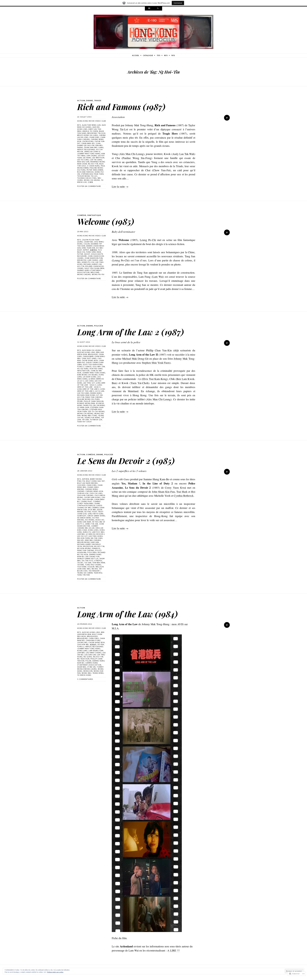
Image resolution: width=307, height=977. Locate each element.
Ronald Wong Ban (86, 403)
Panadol (96, 548)
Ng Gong (88, 657)
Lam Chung (91, 156)
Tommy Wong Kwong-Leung (90, 668)
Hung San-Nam (84, 522)
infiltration (83, 371)
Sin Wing (101, 405)
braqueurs (82, 638)
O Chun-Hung (93, 166)
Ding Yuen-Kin (88, 248)
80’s (166, 55)
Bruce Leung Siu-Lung (87, 135)
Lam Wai (158, 276)
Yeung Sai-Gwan (85, 573)
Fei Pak (87, 512)
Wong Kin (88, 671)
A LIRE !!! (173, 950)
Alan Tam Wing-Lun (91, 125)
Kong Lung (82, 651)
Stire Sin (91, 667)
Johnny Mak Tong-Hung (88, 154)
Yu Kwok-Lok (96, 420)
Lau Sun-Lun (90, 655)
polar (88, 661)
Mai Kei (80, 540)
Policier (98, 326)
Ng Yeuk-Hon (83, 659)
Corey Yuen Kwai (85, 503)
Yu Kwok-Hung (84, 675)
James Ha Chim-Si (92, 152)
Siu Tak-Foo (87, 561)
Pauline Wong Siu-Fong (137, 158)
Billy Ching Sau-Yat (95, 481)
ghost (87, 254)
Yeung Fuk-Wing (92, 418)
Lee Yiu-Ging (83, 160)
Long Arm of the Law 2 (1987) (130, 331)
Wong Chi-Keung (92, 180)
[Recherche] (158, 8)
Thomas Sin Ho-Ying (87, 178)
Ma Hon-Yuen (83, 538)
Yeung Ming (98, 673)
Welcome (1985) (105, 221)
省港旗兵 (93, 644)
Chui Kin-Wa (87, 499)
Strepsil (98, 561)
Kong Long (93, 530)
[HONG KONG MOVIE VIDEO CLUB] (153, 31)
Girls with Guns (95, 514)
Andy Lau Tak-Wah (183, 154)
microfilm (88, 546)
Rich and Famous (85, 172)
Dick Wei (92, 510)
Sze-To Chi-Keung (96, 411)
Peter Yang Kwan (95, 170)
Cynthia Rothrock (86, 505)
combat (97, 501)
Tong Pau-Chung (93, 565)
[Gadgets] (149, 8)
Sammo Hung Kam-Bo (156, 479)
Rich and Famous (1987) (121, 106)
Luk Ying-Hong (96, 536)
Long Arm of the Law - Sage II (89, 386)
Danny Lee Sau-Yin (85, 145)
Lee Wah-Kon (98, 158)
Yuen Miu (98, 573)
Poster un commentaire (89, 186)
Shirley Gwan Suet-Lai (87, 559)
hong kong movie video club (91, 121)
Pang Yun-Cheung (93, 397)
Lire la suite (120, 186)
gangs (88, 367)
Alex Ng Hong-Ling (86, 352)
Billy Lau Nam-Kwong (87, 483)
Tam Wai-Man (98, 563)
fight (94, 512)
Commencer (178, 3)
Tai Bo (80, 563)
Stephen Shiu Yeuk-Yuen (92, 174)
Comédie (81, 215)
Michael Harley (91, 264)
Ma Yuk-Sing (97, 538)
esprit (86, 250)
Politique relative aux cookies (55, 972)
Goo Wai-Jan (99, 367)
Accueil (135, 55)
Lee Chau (89, 381)
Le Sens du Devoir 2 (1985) (126, 460)
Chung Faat (86, 501)
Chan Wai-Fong (93, 640)
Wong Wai (86, 673)
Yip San (85, 420)
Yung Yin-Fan (83, 575)
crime (97, 503)
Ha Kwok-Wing (84, 518)
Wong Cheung (84, 274)
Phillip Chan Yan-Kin (93, 401)
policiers (92, 552)
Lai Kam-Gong (89, 377)
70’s (158, 55)
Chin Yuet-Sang (89, 358)
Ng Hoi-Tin (93, 164)
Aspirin (85, 479)
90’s (173, 55)
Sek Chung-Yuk (93, 556)
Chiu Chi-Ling (96, 493)
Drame (89, 100)
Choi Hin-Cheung (85, 495)
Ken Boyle (82, 260)
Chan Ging (94, 137)
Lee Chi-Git (82, 536)
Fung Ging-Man (93, 252)
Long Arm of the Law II (91, 390)
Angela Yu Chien (90, 131)
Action (81, 100)
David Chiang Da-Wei (89, 507)
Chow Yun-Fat (161, 170)
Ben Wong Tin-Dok (96, 133)
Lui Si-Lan (99, 391)
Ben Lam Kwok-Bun (90, 633)
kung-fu (87, 532)
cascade (81, 485)
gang (101, 147)
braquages (92, 636)
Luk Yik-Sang (96, 160)
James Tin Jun (91, 524)
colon (87, 244)
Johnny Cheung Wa (87, 527)
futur (80, 254)
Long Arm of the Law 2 (88, 389)
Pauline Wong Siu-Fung (88, 399)
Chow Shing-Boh (90, 360)
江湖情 (90, 182)
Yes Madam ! (94, 571)
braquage (93, 354)
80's (79, 125)
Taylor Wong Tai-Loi (87, 176)
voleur (91, 567)
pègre (80, 401)
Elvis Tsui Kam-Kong (93, 365)
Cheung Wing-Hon (94, 491)
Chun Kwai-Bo (88, 143)
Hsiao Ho (99, 520)
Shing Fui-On (89, 405)
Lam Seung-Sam (96, 651)
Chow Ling (82, 642)
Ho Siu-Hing (83, 369)
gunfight (81, 516)
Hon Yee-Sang (96, 369)
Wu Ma (95, 569)
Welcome (95, 272)
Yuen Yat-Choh (84, 422)
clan (98, 143)
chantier (88, 242)
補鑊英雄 (93, 250)
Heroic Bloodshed (86, 149)
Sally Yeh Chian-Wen (94, 268)
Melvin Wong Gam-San (88, 542)
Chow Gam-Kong (92, 497)
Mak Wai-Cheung (93, 540)
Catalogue (148, 55)
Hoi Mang (89, 520)
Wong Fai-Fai (98, 274)
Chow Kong (88, 141)
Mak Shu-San (83, 162)
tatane (80, 565)
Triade (97, 100)
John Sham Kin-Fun (94, 258)
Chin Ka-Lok (83, 493)
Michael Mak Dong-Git (88, 395)
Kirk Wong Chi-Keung (87, 375)
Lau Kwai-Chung (93, 653)
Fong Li (80, 367)
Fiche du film (119, 938)
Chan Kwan (88, 356)
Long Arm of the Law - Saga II (91, 384)
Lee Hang (87, 158)
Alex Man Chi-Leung (131, 154)
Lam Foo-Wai (98, 532)
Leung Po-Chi (88, 262)
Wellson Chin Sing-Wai (90, 568)
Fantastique (94, 215)
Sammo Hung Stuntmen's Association (89, 271)
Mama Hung (96, 393)
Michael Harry (84, 544)
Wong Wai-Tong (89, 416)
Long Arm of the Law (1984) (127, 613)
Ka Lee (92, 528)
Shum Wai (81, 667)
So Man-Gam (83, 407)
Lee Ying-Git (89, 383)
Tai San (87, 563)
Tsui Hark (82, 567)
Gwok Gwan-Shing (96, 516)
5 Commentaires (85, 679)
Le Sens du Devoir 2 (95, 534)
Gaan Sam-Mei (90, 147)
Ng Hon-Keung (84, 548)
